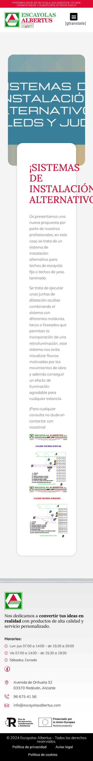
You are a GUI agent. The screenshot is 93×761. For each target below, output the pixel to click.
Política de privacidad (29, 747)
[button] (73, 16)
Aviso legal (64, 747)
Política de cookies (42, 754)
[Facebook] (7, 669)
